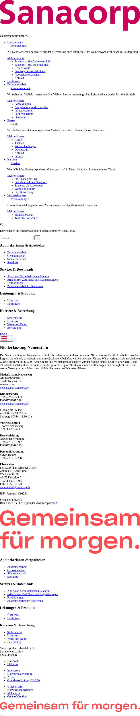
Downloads (21, 149)
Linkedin (12, 664)
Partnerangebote (24, 113)
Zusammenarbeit (16, 84)
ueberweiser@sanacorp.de (15, 487)
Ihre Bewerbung (24, 192)
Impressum (13, 670)
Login (3, 333)
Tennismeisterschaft (26, 218)
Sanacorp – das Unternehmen (31, 64)
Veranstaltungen (16, 195)
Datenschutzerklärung (19, 673)
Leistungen (13, 81)
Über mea (13, 300)
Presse (11, 120)
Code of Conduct (17, 696)
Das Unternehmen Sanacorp (31, 182)
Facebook (13, 661)
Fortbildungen (23, 103)
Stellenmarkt (14, 317)
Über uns (12, 321)
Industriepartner (24, 110)
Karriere (12, 159)
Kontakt (19, 77)
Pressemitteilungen (25, 146)
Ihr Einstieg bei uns (26, 178)
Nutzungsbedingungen (20, 689)
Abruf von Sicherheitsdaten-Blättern (28, 276)
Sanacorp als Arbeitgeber (29, 185)
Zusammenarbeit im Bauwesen (25, 286)
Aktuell (19, 139)
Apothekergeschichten (27, 74)
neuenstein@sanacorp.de (14, 387)
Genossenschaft (16, 255)
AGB (10, 677)
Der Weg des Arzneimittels (30, 71)
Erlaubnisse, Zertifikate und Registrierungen (32, 279)
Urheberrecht (14, 686)
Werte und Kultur (25, 188)
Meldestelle (13, 693)
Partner (19, 156)
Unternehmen (15, 42)
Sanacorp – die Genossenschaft (32, 61)
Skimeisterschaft (24, 214)
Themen (19, 143)
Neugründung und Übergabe (31, 107)
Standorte (20, 117)
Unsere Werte (22, 68)
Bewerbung (14, 327)
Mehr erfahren (15, 58)
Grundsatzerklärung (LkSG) (23, 680)
